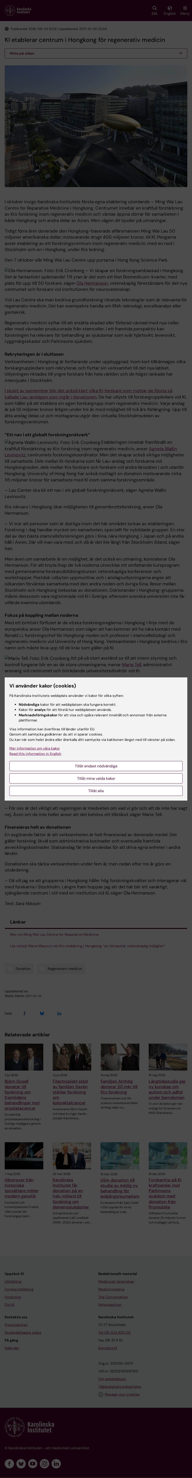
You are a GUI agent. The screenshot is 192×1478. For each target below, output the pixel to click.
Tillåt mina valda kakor (96, 778)
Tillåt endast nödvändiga (96, 766)
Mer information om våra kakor (34, 748)
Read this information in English (35, 753)
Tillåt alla (96, 790)
